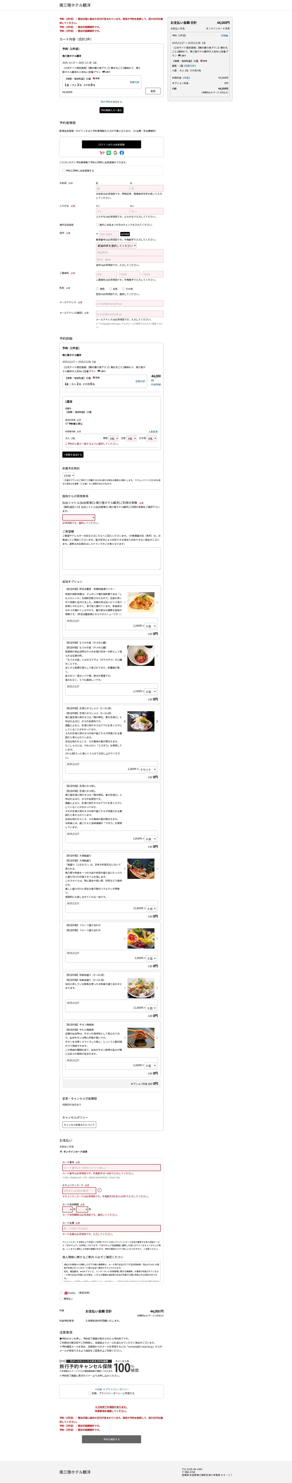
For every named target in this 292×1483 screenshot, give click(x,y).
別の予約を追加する (111, 101)
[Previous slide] (124, 602)
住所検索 (125, 234)
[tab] (140, 729)
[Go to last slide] (124, 721)
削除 (153, 91)
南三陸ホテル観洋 (75, 5)
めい (132, 205)
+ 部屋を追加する (73, 454)
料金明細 (156, 384)
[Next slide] (157, 602)
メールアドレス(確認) (73, 312)
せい (98, 205)
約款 (99, 1389)
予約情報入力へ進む (111, 110)
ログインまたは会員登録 (112, 144)
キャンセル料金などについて (79, 1124)
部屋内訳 (134, 82)
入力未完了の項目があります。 (111, 1407)
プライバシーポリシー (117, 1389)
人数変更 (153, 431)
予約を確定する (111, 1439)
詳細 (186, 77)
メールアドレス (70, 302)
